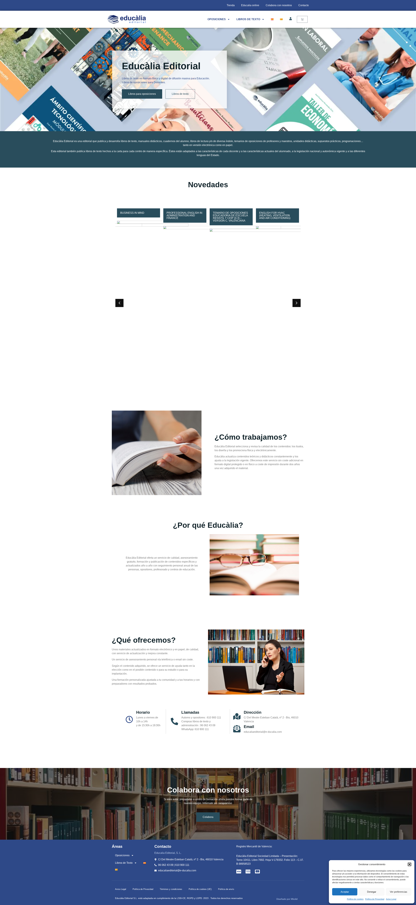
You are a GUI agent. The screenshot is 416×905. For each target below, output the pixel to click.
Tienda (231, 5)
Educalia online (250, 5)
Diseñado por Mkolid (287, 899)
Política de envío (226, 889)
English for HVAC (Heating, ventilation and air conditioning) (228, 215)
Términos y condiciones (171, 889)
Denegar (371, 891)
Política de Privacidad (374, 899)
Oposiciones (217, 19)
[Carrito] (302, 19)
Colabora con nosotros (279, 5)
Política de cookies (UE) (200, 889)
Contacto (303, 5)
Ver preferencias (398, 891)
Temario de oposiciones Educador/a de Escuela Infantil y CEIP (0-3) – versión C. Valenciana (184, 216)
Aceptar (345, 891)
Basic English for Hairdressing (272, 214)
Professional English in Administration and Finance (138, 215)
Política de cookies (355, 899)
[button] (409, 864)
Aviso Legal (391, 899)
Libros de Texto (248, 19)
